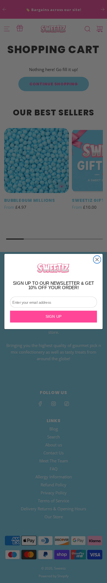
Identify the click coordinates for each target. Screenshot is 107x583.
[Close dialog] (97, 259)
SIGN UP (54, 316)
